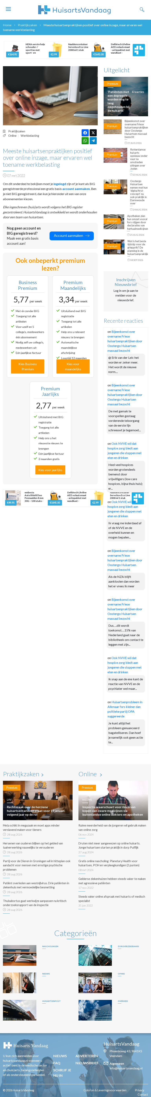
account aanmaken (76, 189)
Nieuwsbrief (87, 1063)
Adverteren (87, 1056)
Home (7, 25)
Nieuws (60, 1056)
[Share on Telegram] (93, 140)
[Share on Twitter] (93, 132)
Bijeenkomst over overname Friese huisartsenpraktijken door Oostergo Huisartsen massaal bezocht (125, 341)
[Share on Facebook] (85, 132)
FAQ (56, 1063)
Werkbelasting (30, 135)
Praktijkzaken (27, 25)
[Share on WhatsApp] (85, 140)
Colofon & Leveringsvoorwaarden (105, 1090)
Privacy (139, 1090)
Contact (143, 1094)
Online (12, 135)
